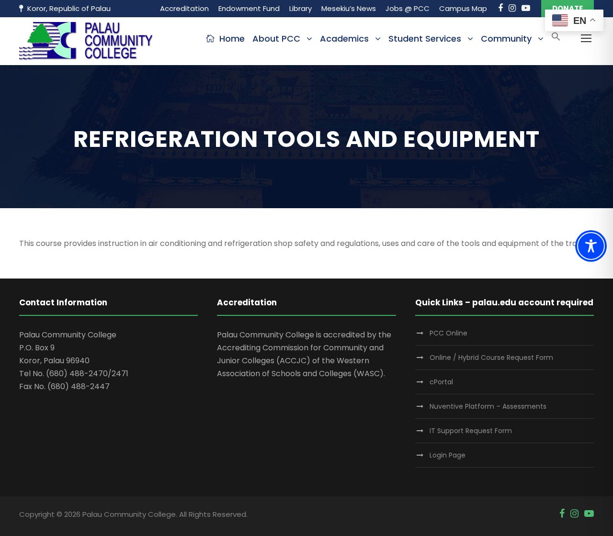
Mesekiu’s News (348, 8)
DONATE (567, 8)
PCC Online (448, 333)
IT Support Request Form (471, 431)
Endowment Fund (249, 8)
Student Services (424, 39)
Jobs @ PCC (408, 8)
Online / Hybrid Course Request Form (491, 357)
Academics (344, 39)
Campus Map (463, 8)
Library (300, 8)
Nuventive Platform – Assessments (488, 406)
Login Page (447, 455)
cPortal (441, 382)
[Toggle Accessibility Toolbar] (591, 246)
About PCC (276, 39)
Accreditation (184, 8)
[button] (556, 39)
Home (232, 39)
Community (506, 39)
